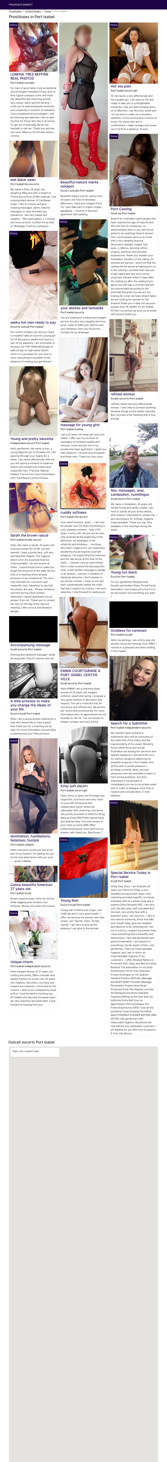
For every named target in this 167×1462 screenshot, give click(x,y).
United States (33, 11)
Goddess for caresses (128, 630)
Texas (47, 11)
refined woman (123, 394)
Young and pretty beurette (31, 439)
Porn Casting (121, 209)
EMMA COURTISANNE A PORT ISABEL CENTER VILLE (80, 675)
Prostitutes (15, 11)
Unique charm (21, 962)
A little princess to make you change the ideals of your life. (30, 705)
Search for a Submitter (129, 723)
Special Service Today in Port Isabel (130, 875)
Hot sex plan (121, 86)
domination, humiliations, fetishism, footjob (30, 838)
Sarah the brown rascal (29, 535)
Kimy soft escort (74, 786)
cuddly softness (73, 512)
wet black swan (23, 180)
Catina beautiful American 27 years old (31, 887)
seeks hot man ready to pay (33, 322)
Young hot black (124, 572)
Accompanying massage (30, 645)
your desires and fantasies (82, 308)
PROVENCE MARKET (21, 4)
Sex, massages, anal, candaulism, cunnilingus (130, 492)
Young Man (70, 900)
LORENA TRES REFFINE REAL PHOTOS (29, 76)
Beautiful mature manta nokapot (79, 184)
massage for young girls (80, 425)
